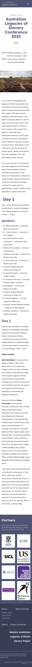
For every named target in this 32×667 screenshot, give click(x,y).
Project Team (6, 618)
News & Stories (22, 609)
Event (16, 43)
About (4, 609)
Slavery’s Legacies (7, 613)
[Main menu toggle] (28, 4)
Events (5, 624)
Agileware (29, 663)
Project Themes (6, 615)
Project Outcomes (18, 624)
